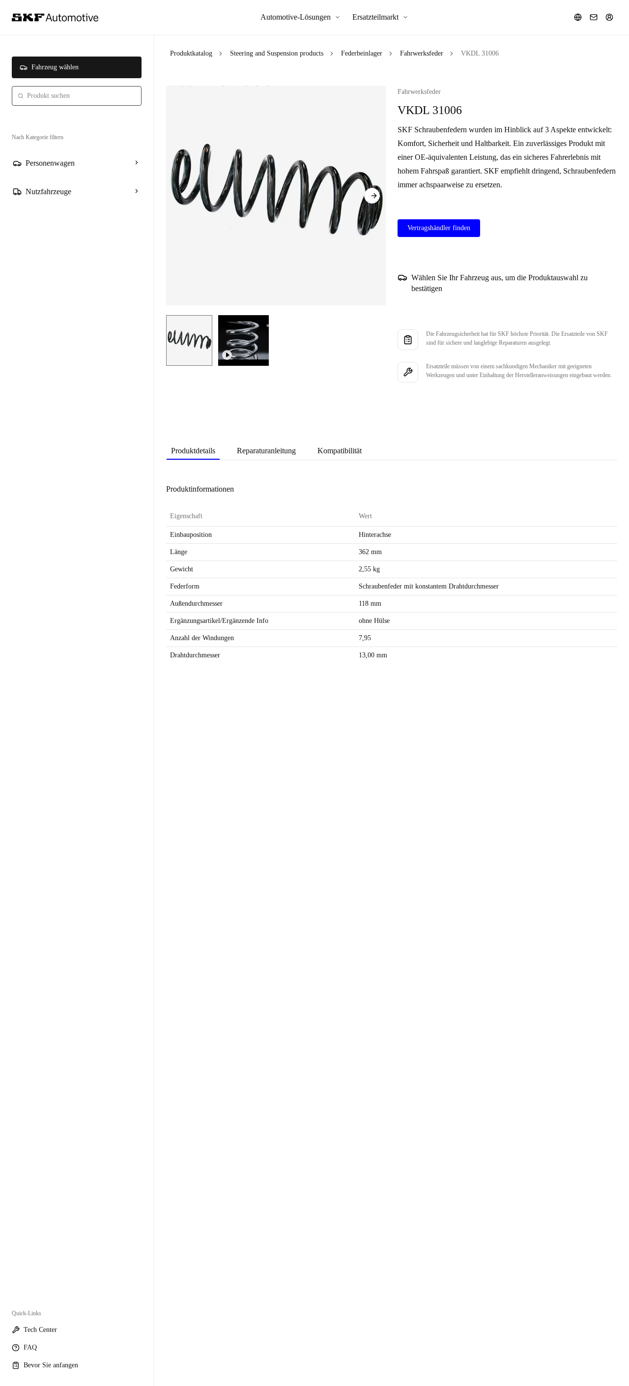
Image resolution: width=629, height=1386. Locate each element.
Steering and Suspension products (276, 53)
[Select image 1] (189, 340)
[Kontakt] (593, 17)
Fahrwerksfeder (421, 53)
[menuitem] (300, 17)
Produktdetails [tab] (193, 450)
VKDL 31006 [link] (480, 53)
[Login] (609, 17)
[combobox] (77, 96)
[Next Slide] (372, 196)
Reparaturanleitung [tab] (266, 450)
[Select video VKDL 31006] (243, 340)
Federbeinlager (361, 53)
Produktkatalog (191, 53)
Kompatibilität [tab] (339, 450)
